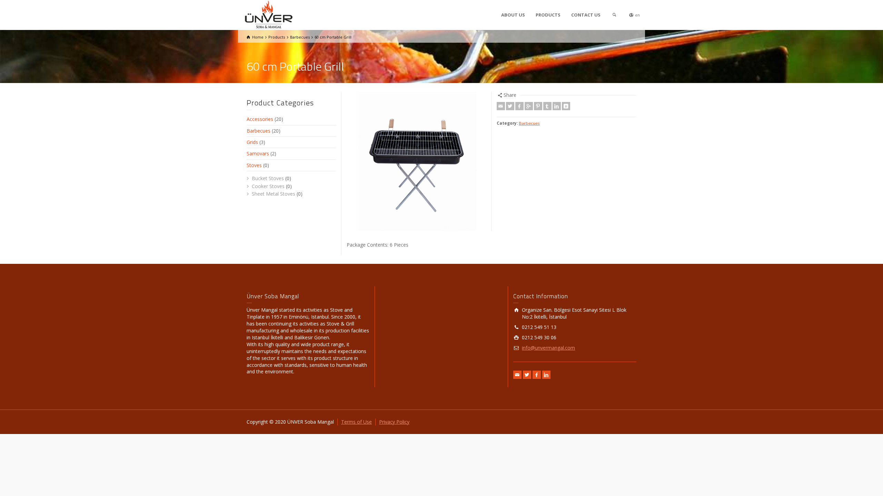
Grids (252, 142)
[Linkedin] (557, 106)
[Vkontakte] (566, 106)
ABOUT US (513, 15)
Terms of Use (356, 421)
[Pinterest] (538, 106)
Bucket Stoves (268, 178)
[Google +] (529, 106)
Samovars (258, 153)
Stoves (254, 165)
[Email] (501, 106)
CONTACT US (586, 15)
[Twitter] (510, 106)
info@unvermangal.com (548, 347)
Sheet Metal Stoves (273, 193)
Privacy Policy (394, 421)
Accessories (260, 119)
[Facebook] (519, 106)
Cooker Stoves (268, 186)
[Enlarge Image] (416, 161)
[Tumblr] (547, 106)
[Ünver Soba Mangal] (268, 14)
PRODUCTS (548, 15)
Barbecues (529, 123)
